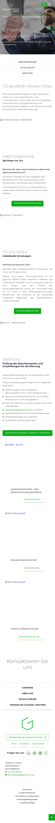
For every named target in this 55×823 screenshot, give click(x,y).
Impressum (27, 789)
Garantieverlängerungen (17, 410)
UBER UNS (27, 693)
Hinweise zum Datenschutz (27, 796)
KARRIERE (27, 688)
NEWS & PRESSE (27, 699)
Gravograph (38, 744)
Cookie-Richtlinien (27, 793)
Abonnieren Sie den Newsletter (25, 737)
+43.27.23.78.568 (14, 772)
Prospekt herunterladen (27, 203)
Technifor (24, 744)
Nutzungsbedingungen (27, 799)
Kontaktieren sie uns (27, 311)
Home (5, 17)
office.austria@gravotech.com (21, 775)
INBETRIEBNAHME (27, 62)
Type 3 (13, 744)
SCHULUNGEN (27, 68)
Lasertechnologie (27, 803)
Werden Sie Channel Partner (28, 705)
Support (14, 17)
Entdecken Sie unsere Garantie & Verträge (27, 433)
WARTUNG (27, 73)
